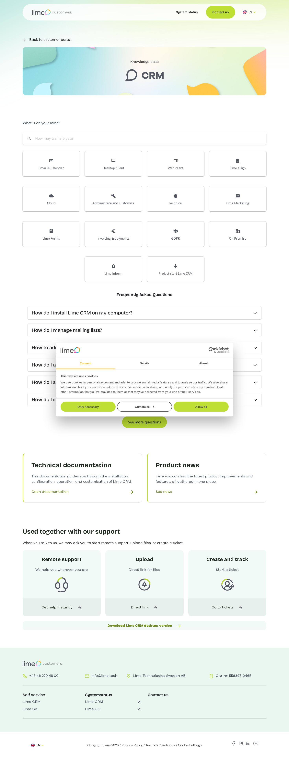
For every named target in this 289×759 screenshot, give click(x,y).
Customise (142, 406)
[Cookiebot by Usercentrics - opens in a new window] (211, 350)
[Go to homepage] (51, 12)
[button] (51, 163)
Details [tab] (144, 363)
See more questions (144, 422)
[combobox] (146, 138)
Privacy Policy (132, 745)
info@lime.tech (104, 675)
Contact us (220, 12)
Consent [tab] (85, 363)
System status (187, 12)
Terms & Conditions (160, 745)
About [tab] (203, 363)
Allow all (201, 406)
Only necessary (88, 406)
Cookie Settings (190, 745)
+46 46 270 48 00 (44, 675)
